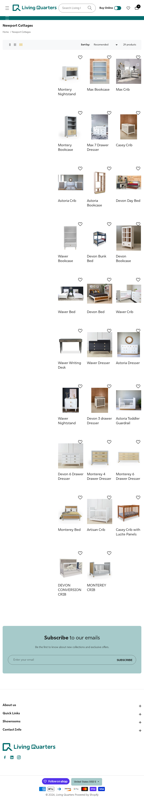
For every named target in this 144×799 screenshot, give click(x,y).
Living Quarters (65, 795)
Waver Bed (66, 312)
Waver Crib (124, 312)
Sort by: (85, 44)
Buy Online (106, 8)
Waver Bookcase (65, 259)
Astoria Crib (67, 201)
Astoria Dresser (128, 363)
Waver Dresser (98, 363)
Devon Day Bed (128, 201)
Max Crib (123, 90)
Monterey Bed (69, 530)
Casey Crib (124, 145)
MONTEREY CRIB (96, 588)
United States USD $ (85, 781)
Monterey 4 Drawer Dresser (99, 477)
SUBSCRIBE (124, 659)
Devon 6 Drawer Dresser (70, 477)
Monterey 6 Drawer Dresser (128, 477)
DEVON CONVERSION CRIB (69, 590)
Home (6, 32)
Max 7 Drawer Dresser (98, 148)
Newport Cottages (21, 32)
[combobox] (77, 8)
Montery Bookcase (65, 148)
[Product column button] (10, 45)
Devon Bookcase (123, 259)
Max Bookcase (98, 90)
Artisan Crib (96, 530)
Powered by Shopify (87, 795)
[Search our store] (90, 8)
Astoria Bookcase (94, 203)
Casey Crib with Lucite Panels (128, 532)
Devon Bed (95, 312)
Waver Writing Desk (69, 365)
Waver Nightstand (67, 421)
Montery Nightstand (67, 92)
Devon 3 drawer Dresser (99, 421)
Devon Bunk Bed (96, 259)
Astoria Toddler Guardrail (128, 421)
